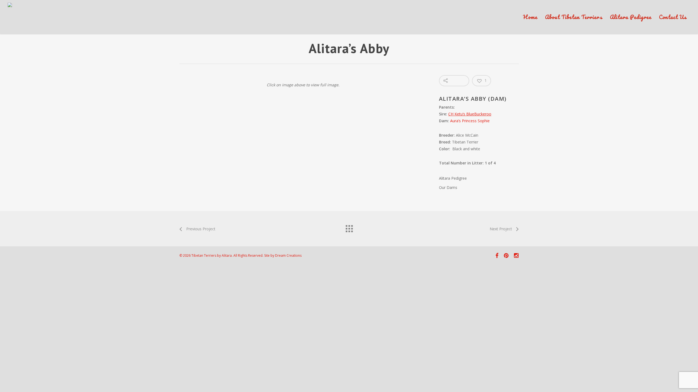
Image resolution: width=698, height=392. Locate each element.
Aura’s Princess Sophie (470, 120)
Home (530, 17)
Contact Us (673, 17)
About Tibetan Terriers (573, 17)
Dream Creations (288, 255)
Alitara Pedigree (630, 17)
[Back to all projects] (349, 227)
